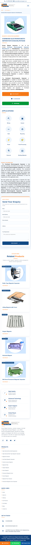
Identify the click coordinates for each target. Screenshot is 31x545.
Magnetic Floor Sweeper (7, 478)
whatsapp (16, 103)
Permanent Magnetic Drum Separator (9, 481)
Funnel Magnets (5, 476)
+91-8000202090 (9, 1)
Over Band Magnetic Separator (8, 459)
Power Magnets (5, 470)
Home (2, 10)
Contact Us (4, 508)
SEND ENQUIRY (15, 94)
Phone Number (5, 220)
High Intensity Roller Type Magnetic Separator (11, 453)
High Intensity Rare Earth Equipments (9, 451)
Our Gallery (4, 503)
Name (3, 208)
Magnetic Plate (5, 464)
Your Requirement (5, 231)
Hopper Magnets (5, 467)
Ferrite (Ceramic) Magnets (7, 462)
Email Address (5, 214)
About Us (4, 495)
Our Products (7, 10)
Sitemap (4, 497)
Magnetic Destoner (6, 456)
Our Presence (5, 500)
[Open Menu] (28, 5)
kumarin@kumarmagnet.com (20, 1)
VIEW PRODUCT (6, 285)
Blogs (3, 506)
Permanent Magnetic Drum (7, 473)
